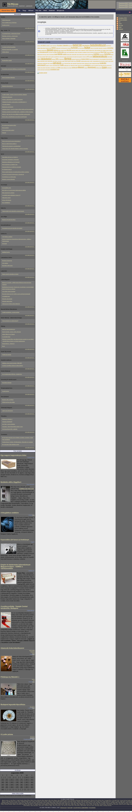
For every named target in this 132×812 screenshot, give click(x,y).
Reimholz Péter (67, 63)
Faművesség (31, 457)
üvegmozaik (42, 69)
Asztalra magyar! (5, 25)
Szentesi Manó (96, 804)
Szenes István (89, 804)
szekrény (47, 65)
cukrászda (39, 50)
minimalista (59, 61)
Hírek (120, 27)
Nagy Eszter (67, 803)
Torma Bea (96, 65)
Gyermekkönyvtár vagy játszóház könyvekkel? (12, 228)
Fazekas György (91, 50)
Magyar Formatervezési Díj (94, 59)
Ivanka (64, 54)
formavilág (50, 52)
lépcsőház (32, 706)
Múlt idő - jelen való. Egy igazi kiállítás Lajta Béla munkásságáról (16, 114)
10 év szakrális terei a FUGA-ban (9, 22)
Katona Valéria (74, 802)
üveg (104, 67)
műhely (91, 61)
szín (69, 65)
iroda (55, 54)
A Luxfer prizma (5, 391)
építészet (74, 67)
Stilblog (32, 654)
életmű (70, 67)
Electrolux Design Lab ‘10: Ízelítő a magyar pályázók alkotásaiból (16, 293)
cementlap (110, 48)
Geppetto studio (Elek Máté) (83, 801)
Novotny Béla (95, 803)
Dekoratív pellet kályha (7, 301)
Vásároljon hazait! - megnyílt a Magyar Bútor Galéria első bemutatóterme (18, 109)
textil (93, 65)
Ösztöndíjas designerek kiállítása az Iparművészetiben (14, 69)
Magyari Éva (21, 803)
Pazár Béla (121, 803)
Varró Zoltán (43, 67)
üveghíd (38, 69)
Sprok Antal (29, 804)
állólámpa (65, 67)
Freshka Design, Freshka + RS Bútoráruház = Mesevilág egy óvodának (17, 442)
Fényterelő (4, 243)
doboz (60, 50)
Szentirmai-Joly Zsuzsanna (112, 804)
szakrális (103, 63)
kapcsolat (70, 807)
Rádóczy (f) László (17, 804)
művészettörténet (96, 61)
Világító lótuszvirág (6, 20)
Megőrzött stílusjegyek (7, 260)
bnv (61, 48)
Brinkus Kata (101, 800)
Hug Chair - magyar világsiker (8, 424)
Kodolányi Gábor (114, 802)
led (57, 59)
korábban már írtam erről (26, 488)
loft (58, 59)
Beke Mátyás (54, 800)
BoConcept (64, 48)
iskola (59, 54)
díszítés (69, 50)
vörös (59, 67)
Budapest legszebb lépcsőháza (8, 219)
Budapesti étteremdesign (7, 86)
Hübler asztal (39, 54)
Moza (75, 61)
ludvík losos (62, 59)
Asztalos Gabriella (62, 45)
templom (87, 65)
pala (48, 63)
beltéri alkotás (42, 48)
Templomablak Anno (29, 739)
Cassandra (105, 48)
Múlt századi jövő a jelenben (8, 192)
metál (53, 61)
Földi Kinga (37, 801)
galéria (65, 52)
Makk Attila (27, 803)
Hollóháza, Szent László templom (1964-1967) (12, 363)
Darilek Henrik (44, 50)
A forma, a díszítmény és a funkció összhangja (12, 99)
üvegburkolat (109, 67)
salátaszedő (87, 63)
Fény (33, 515)
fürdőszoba (60, 52)
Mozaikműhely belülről (7, 60)
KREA (47, 56)
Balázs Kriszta (34, 800)
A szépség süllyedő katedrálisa (8, 47)
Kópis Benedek (121, 802)
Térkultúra (31, 681)
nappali (106, 61)
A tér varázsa (5, 263)
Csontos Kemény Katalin (125, 800)
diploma (56, 50)
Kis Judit (93, 802)
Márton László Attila (34, 803)
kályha (61, 56)
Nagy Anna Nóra (102, 61)
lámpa (33, 679)
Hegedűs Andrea (5, 802)
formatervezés (44, 52)
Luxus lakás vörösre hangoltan (8, 291)
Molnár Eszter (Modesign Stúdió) (57, 803)
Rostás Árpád (79, 63)
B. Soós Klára (12, 800)
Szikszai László (122, 804)
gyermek (75, 52)
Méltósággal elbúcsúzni (7, 97)
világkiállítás (53, 67)
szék (62, 65)
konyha (107, 54)
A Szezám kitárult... (6, 104)
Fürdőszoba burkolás (6, 354)
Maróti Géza (42, 61)
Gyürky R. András (115, 801)
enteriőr (76, 50)
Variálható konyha (6, 252)
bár (78, 48)
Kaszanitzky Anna (66, 802)
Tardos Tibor (80, 65)
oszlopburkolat (39, 63)
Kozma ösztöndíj (42, 56)
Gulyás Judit (99, 801)
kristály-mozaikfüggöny (55, 56)
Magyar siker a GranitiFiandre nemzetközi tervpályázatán (14, 116)
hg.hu (32, 542)
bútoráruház (100, 48)
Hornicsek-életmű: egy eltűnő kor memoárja (11, 167)
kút (86, 56)
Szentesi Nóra (103, 804)
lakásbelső (46, 59)
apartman (39, 45)
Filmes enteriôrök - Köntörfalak (8, 38)
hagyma (88, 52)
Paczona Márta (102, 803)
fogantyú (33, 651)
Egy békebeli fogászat (7, 169)
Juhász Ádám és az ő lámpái (8, 334)
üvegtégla (32, 738)
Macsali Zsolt (15, 803)
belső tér (77, 45)
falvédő (87, 50)
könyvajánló (75, 56)
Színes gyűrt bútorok (6, 200)
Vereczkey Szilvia (90, 805)
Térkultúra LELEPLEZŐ (7, 421)
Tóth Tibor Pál (64, 805)
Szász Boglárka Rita (81, 804)
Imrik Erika (33, 802)
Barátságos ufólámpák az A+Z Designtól (10, 162)
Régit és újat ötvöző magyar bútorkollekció (11, 141)
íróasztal (85, 67)
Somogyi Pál (24, 804)
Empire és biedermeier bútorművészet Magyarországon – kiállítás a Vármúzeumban (15, 566)
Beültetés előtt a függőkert (8, 399)
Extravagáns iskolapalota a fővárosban (10, 159)
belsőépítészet (98, 45)
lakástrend (53, 59)
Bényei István (81, 48)
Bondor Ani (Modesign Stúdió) (77, 800)
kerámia (86, 54)
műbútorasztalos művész (85, 61)
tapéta (76, 65)
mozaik (78, 61)
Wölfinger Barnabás (107, 805)
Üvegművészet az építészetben (9, 176)
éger (68, 67)
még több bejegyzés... (30, 28)
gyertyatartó (80, 52)
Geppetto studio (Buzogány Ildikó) (55, 801)
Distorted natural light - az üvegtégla (10, 49)
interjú (48, 54)
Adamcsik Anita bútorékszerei (8, 329)
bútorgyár (92, 48)
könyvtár (84, 56)
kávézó (65, 56)
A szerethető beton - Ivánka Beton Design (11, 33)
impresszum (63, 807)
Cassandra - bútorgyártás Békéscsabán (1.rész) (12, 426)
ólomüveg (32, 736)
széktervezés (66, 65)
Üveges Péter (71, 805)
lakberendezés (100, 56)
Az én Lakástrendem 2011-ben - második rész (12, 374)
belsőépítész (86, 45)
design (50, 50)
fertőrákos (99, 50)
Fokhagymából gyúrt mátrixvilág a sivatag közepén (13, 211)
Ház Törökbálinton (6, 202)
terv (91, 65)
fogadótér (104, 50)
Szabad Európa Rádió (95, 63)
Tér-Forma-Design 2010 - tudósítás (9, 429)
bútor (87, 47)
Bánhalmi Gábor (40, 800)
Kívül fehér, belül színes (7, 265)
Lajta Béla (90, 56)
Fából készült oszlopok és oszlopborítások (11, 146)
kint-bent (89, 54)
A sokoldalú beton (6, 296)
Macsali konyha (78, 59)
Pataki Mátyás (109, 803)
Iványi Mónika (40, 802)
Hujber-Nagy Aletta (110, 52)
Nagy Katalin (79, 803)
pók (34, 680)
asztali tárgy (54, 45)
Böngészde (60, 10)
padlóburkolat (45, 63)
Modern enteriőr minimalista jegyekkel (10, 274)
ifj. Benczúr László (22, 802)
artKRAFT (48, 45)
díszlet (65, 50)
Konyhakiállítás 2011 (6, 187)
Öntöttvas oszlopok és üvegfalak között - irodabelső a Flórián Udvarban (17, 111)
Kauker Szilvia (81, 54)
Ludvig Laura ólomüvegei (7, 410)
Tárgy (120, 23)
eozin (79, 50)
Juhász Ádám (74, 54)
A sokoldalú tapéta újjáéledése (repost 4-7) (11, 195)
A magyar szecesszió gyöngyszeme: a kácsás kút (13, 174)
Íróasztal (4, 132)
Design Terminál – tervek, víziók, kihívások (11, 331)
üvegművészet (47, 69)
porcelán (51, 63)
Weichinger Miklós (99, 805)
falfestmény (84, 50)
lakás (39, 59)
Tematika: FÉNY (123, 18)
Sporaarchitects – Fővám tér (8, 343)
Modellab (48, 803)
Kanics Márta (59, 802)
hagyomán (92, 52)
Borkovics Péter (94, 800)
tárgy (106, 65)
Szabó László (67, 804)
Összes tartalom (123, 19)
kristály (49, 56)
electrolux (73, 50)
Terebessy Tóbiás (48, 805)
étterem (81, 67)
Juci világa (31, 708)
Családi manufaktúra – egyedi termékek (10, 312)
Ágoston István (5, 800)
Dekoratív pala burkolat (7, 298)
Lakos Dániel (110, 56)
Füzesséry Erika (43, 801)
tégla (108, 65)
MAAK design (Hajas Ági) (6, 803)
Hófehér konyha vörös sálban (8, 402)
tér (109, 65)
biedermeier (58, 48)
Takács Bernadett (34, 805)
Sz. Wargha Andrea (37, 804)
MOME (72, 61)
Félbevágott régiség (6, 197)
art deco (43, 45)
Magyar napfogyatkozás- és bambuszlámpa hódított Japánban (15, 171)
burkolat (74, 48)
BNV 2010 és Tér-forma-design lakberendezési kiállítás (14, 190)
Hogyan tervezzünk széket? (8, 130)
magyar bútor (85, 59)
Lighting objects (5, 51)
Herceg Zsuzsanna (13, 802)
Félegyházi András (25, 801)
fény (55, 52)
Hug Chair (103, 52)
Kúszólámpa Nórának (6, 382)
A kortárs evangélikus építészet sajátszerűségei (12, 365)
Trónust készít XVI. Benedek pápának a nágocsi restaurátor (15, 148)
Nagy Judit (73, 803)
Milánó (56, 61)
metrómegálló (49, 61)
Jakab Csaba (46, 802)
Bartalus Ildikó (48, 800)
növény (112, 61)
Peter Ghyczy (127, 803)
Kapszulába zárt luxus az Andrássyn (10, 157)
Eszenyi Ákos (17, 801)
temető (83, 65)
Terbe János (41, 805)
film (101, 50)
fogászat (110, 50)
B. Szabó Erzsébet (20, 800)
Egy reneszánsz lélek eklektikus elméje (10, 444)
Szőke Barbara (27, 805)
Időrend (30, 10)
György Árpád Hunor (106, 801)
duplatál (62, 50)
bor (66, 48)
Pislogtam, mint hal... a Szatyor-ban (10, 36)
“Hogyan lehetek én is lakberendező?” (10, 320)
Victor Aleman (47, 67)
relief (71, 63)
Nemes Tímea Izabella (87, 803)
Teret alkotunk (30, 484)
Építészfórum (31, 610)
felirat (96, 50)
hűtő (43, 54)
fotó (53, 52)
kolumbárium (102, 54)
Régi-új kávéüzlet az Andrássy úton (9, 164)
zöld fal (62, 67)
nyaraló (109, 61)
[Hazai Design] (125, 71)
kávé (63, 56)
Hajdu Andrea (123, 801)
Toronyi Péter (100, 65)
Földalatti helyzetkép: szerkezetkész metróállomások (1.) (14, 102)
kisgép (92, 54)
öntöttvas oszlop (99, 67)
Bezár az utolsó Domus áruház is (9, 143)
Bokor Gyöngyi (61, 800)
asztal (51, 45)
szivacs (50, 65)
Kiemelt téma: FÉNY (8, 10)
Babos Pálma (27, 800)
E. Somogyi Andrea (9, 801)
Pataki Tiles (115, 803)
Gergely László (92, 801)
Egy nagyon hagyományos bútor (9, 125)
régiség (83, 63)
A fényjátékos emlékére (7, 236)
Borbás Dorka (87, 800)
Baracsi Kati (70, 45)
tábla (33, 654)
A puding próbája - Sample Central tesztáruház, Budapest (14, 94)
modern (63, 61)
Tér (119, 21)
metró (46, 61)
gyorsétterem (84, 52)
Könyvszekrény (5, 127)
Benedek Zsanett (48, 48)
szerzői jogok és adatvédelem (80, 807)
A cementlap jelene (6, 336)
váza (56, 67)
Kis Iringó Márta (87, 802)
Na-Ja (3, 346)
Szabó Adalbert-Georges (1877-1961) (49, 804)
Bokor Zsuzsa (68, 800)
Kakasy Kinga (52, 802)
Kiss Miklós (98, 802)
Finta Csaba (31, 801)
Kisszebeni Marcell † (105, 802)
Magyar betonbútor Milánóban (8, 77)
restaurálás (74, 63)
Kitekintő (121, 29)
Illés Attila (29, 802)
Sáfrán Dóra (73, 65)
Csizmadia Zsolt (115, 800)
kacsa (78, 54)
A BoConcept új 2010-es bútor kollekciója (11, 303)
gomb (33, 653)
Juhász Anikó (69, 54)
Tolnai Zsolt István (57, 805)
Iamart (45, 54)
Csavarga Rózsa (107, 800)
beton (54, 48)
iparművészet (51, 54)
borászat (69, 48)
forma (38, 52)
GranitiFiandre (71, 52)
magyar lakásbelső (102, 59)
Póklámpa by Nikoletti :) (7, 419)
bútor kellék (32, 650)
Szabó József (61, 804)
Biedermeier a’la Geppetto (7, 106)
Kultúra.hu (31, 515)
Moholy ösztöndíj (68, 61)
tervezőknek (92, 807)
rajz (63, 63)
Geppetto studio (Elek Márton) (69, 801)
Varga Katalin (83, 805)
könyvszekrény (79, 56)
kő (88, 56)
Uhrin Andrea (77, 805)
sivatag (90, 63)
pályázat (57, 63)
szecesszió (41, 65)
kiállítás (96, 54)
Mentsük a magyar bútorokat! (8, 179)
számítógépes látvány (56, 65)
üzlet (57, 69)
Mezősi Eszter (42, 803)
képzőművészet (69, 56)
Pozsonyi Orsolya (8, 804)
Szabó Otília (73, 804)
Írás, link (121, 25)
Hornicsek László (97, 52)
